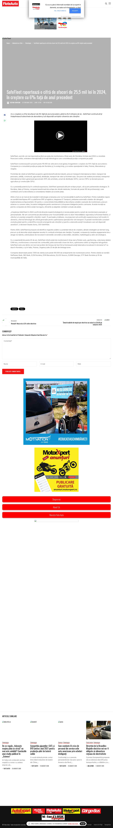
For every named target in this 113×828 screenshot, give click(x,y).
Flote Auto (7, 768)
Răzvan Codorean (15, 102)
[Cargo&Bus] (91, 811)
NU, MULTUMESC (60, 11)
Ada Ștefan (91, 766)
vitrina (22, 309)
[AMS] (38, 811)
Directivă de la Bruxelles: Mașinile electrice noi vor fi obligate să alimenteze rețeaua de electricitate (97, 749)
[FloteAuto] (54, 811)
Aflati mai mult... (73, 823)
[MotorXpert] (71, 811)
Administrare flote (17, 43)
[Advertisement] (60, 287)
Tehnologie (28, 43)
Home (8, 43)
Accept (83, 824)
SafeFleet (14, 309)
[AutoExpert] (21, 811)
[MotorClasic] (53, 817)
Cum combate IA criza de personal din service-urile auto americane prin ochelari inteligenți (70, 749)
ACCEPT (75, 11)
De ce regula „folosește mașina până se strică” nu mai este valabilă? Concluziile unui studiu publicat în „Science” (14, 751)
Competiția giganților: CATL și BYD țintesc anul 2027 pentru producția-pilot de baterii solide (42, 749)
